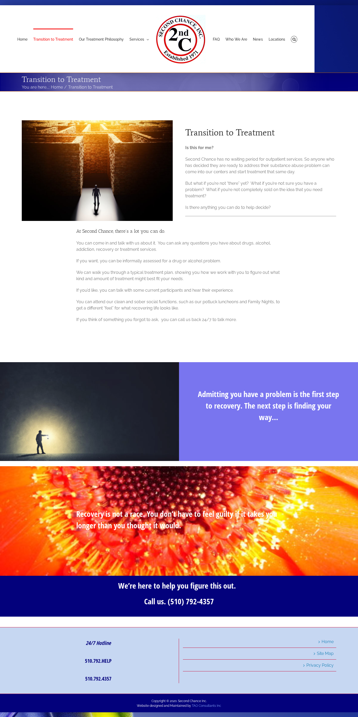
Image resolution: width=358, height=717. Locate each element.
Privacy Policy (320, 665)
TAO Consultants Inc (206, 706)
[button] (284, 39)
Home (328, 641)
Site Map (325, 653)
